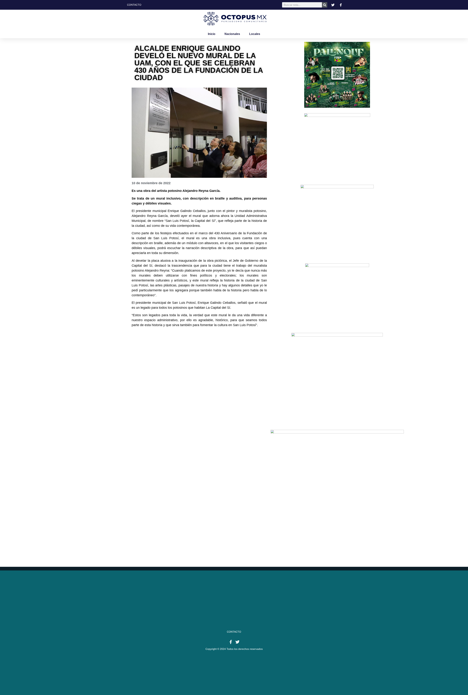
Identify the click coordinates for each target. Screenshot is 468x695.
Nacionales (232, 33)
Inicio (211, 33)
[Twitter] (237, 642)
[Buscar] (324, 4)
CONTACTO (234, 631)
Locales (254, 33)
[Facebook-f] (231, 642)
